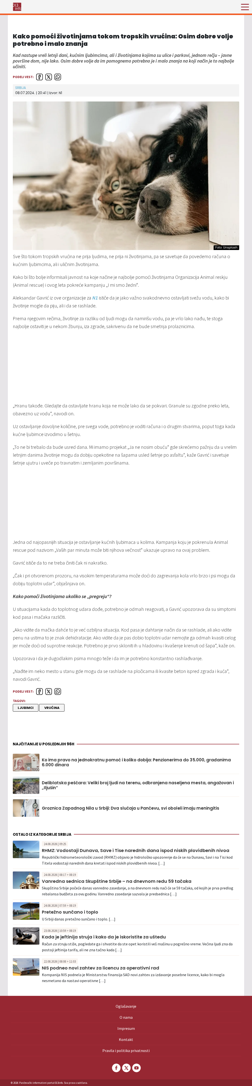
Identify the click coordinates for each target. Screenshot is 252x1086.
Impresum (126, 1028)
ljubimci (25, 707)
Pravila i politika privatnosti (126, 1050)
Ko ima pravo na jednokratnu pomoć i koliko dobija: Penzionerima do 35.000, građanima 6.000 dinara (136, 762)
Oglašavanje (126, 1006)
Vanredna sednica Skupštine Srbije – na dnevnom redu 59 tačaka (116, 881)
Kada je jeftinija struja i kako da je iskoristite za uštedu (104, 937)
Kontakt (126, 1039)
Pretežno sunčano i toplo (70, 912)
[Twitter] (126, 1068)
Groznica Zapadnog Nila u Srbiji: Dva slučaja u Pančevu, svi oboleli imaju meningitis (130, 808)
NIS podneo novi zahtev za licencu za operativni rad (100, 968)
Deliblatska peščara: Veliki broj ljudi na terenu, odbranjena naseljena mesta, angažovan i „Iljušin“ (138, 785)
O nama (126, 1017)
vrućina (52, 707)
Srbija (20, 87)
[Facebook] (116, 1068)
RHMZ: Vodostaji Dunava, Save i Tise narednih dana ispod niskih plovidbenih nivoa (135, 850)
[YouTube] (136, 1068)
